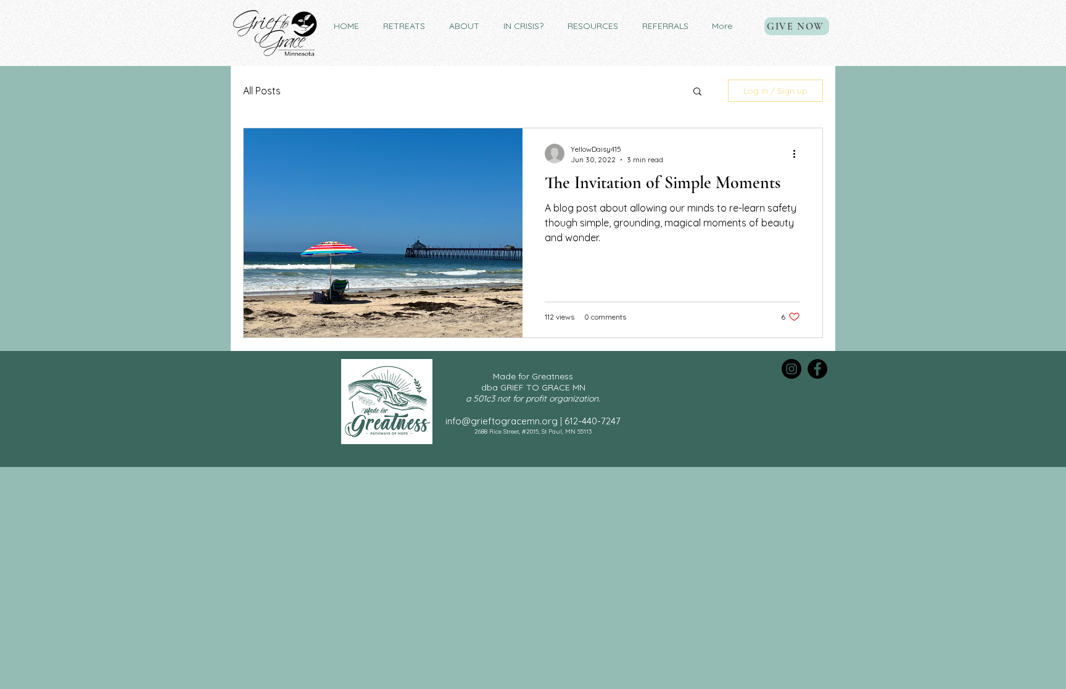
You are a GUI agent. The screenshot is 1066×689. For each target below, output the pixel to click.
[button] (404, 26)
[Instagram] (791, 369)
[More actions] (798, 153)
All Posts (262, 91)
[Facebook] (817, 369)
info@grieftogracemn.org (501, 421)
